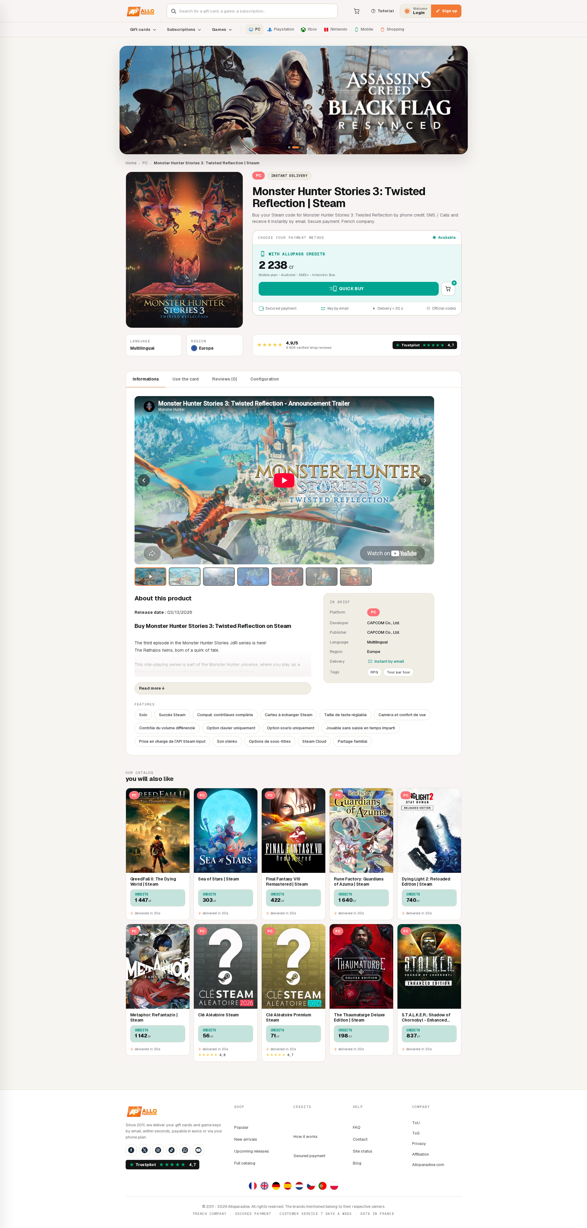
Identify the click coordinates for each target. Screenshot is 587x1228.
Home (131, 163)
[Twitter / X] (144, 1150)
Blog (357, 1163)
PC (145, 163)
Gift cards (140, 29)
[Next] (425, 480)
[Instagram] (158, 1150)
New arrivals (245, 1139)
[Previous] (144, 480)
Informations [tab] (146, 379)
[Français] (253, 1186)
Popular (241, 1127)
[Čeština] (311, 1186)
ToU (416, 1122)
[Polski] (334, 1186)
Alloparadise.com (428, 1164)
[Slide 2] (295, 147)
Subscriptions (181, 29)
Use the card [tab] (185, 379)
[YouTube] (198, 1150)
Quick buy (351, 288)
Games (219, 29)
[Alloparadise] (140, 11)
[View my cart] (357, 11)
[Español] (287, 1186)
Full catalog (244, 1163)
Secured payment (309, 1155)
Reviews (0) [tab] (224, 379)
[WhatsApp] (184, 1150)
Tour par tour (398, 672)
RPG (374, 672)
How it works (306, 1136)
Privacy (419, 1143)
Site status (362, 1151)
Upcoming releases (251, 1151)
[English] (264, 1186)
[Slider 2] (294, 100)
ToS (416, 1133)
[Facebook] (131, 1150)
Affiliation (420, 1154)
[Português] (322, 1186)
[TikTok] (171, 1150)
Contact (360, 1139)
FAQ (356, 1127)
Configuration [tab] (264, 379)
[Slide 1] (289, 147)
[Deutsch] (276, 1186)
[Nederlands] (299, 1186)
